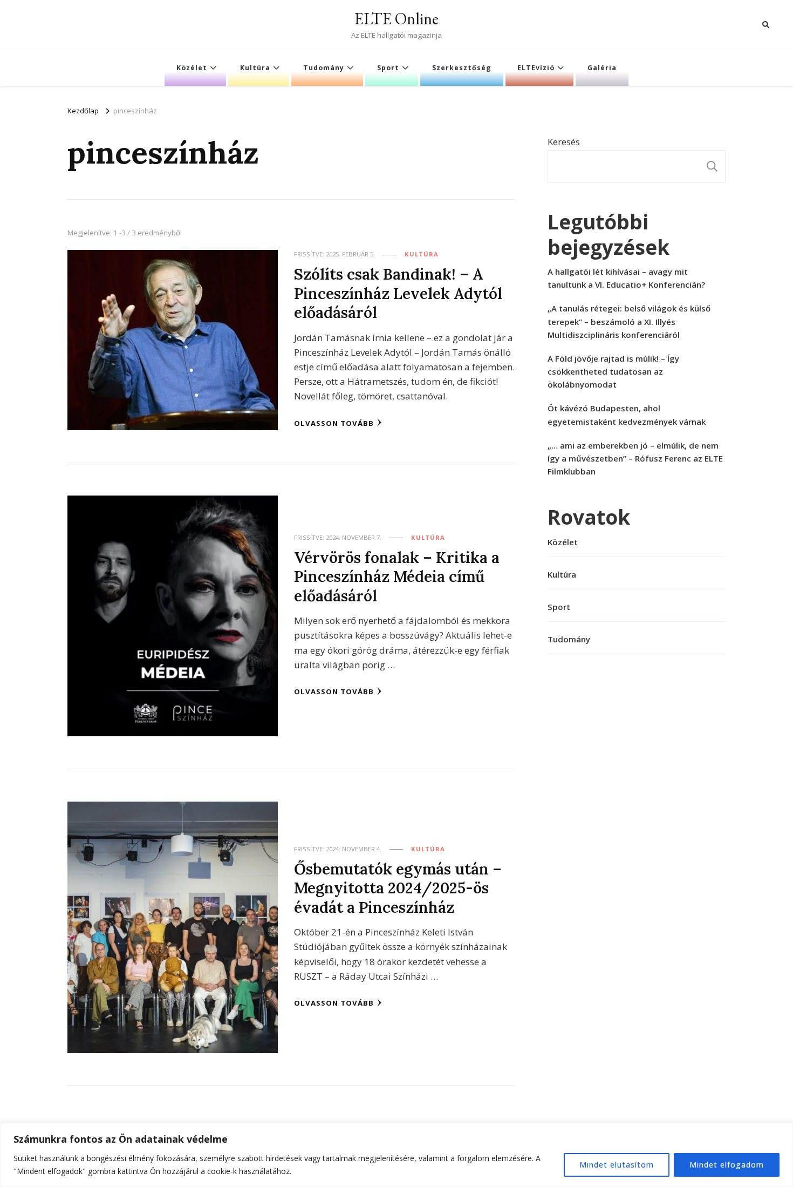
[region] (396, 1155)
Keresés (564, 141)
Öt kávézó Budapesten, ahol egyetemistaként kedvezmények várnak (627, 414)
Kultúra (255, 67)
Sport (388, 67)
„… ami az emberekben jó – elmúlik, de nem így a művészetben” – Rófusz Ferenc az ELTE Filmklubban (635, 458)
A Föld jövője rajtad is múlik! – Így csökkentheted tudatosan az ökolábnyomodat (613, 371)
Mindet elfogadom (726, 1164)
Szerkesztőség (461, 67)
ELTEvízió (536, 67)
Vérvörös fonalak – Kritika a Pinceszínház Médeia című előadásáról (397, 576)
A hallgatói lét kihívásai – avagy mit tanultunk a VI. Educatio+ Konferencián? (626, 278)
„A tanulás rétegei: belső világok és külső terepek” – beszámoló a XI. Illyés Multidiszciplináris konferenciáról (629, 321)
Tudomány (323, 67)
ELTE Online (396, 18)
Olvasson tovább (334, 423)
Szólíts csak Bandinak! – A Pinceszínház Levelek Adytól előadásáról (398, 293)
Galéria (602, 67)
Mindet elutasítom (616, 1164)
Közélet (191, 67)
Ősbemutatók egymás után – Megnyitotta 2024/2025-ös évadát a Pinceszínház (398, 888)
